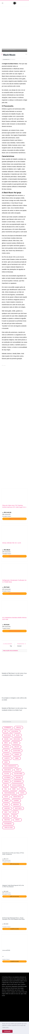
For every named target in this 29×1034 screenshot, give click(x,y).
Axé (5, 731)
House (6, 816)
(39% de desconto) (14, 519)
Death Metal (7, 769)
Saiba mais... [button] (5, 1027)
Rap (11, 646)
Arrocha (18, 727)
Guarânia (16, 800)
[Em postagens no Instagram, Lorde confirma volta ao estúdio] (14, 687)
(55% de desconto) (14, 631)
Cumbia (17, 758)
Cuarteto (7, 758)
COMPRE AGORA (14, 929)
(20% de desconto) (14, 556)
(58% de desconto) (14, 896)
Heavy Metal (18, 808)
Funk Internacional (9, 793)
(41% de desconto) (14, 593)
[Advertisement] (14, 21)
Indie (14, 816)
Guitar (6, 804)
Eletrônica (7, 777)
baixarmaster (6, 59)
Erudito (6, 781)
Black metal (15, 731)
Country (16, 754)
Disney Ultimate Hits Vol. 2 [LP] (11, 543)
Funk (22, 789)
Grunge (6, 800)
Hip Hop (15, 812)
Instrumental (8, 823)
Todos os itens (8, 827)
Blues (17, 735)
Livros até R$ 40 (6, 950)
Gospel (22, 793)
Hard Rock (16, 804)
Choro (6, 750)
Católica (6, 746)
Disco (17, 769)
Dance (6, 762)
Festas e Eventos (17, 785)
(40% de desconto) (14, 864)
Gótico (6, 796)
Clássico (6, 754)
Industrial (7, 819)
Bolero (6, 739)
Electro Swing (18, 773)
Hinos (5, 812)
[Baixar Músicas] (14, 3)
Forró (14, 789)
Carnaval (19, 646)
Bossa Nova (17, 739)
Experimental (17, 781)
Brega (6, 742)
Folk (5, 789)
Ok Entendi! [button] (7, 1031)
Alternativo (7, 727)
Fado (5, 785)
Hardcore (7, 808)
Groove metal (17, 796)
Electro (6, 773)
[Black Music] (14, 45)
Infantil (17, 819)
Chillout (16, 746)
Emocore (18, 777)
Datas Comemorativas (10, 766)
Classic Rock (16, 750)
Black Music (7, 735)
